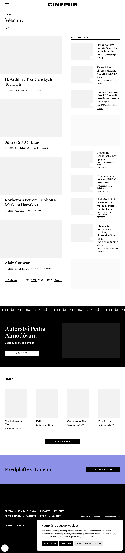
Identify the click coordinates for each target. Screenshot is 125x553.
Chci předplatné (103, 469)
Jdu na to (22, 353)
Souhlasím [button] (50, 543)
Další (56, 280)
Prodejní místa (13, 516)
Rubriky (9, 511)
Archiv (21, 511)
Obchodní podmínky (112, 516)
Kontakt (59, 511)
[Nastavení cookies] (5, 548)
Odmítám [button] (66, 543)
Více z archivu (62, 441)
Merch (43, 516)
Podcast (45, 511)
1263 (40, 280)
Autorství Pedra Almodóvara (25, 332)
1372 (49, 280)
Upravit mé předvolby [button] (88, 543)
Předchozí (12, 280)
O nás (33, 511)
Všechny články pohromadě (19, 342)
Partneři (31, 516)
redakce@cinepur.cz (14, 525)
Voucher (56, 516)
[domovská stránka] (62, 4)
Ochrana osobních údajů (90, 516)
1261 (27, 280)
